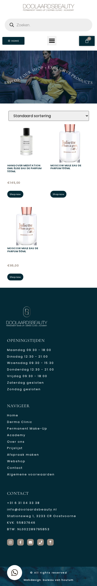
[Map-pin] (50, 542)
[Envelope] (30, 542)
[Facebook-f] (20, 542)
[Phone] (40, 542)
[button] (52, 41)
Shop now (58, 194)
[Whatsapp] (14, 572)
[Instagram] (10, 542)
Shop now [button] (15, 194)
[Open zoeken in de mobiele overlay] (48, 25)
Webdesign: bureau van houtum (48, 580)
